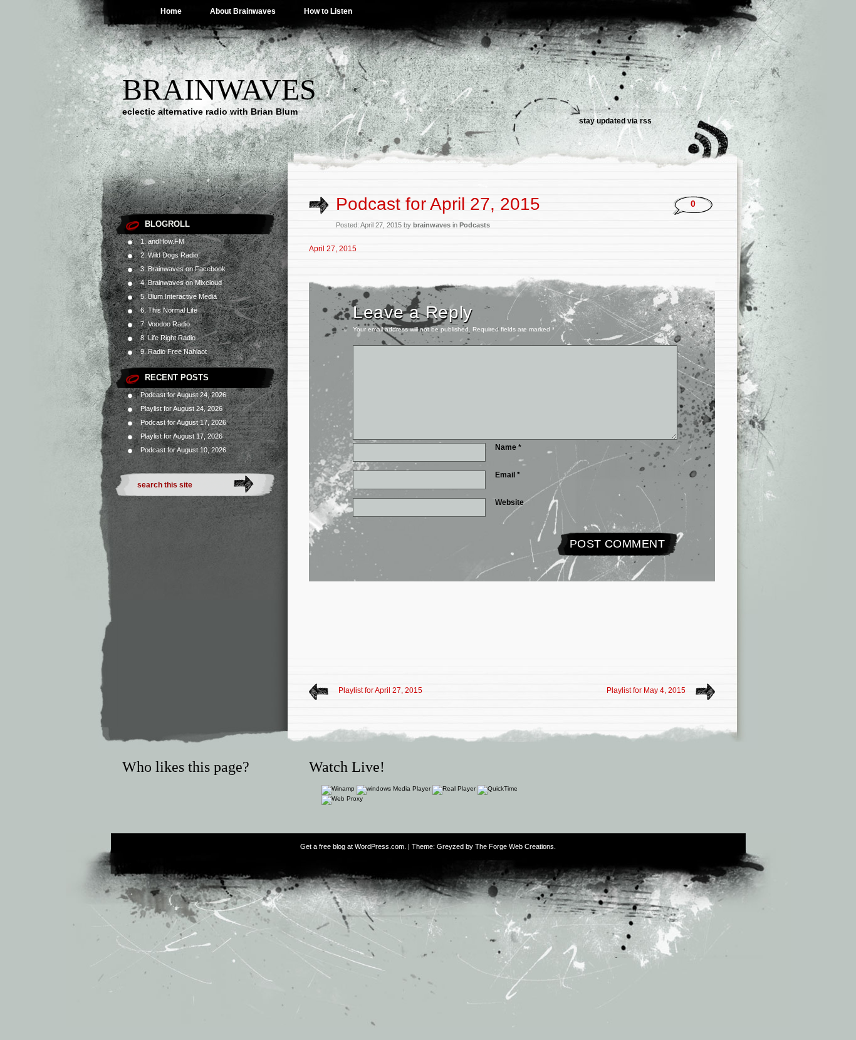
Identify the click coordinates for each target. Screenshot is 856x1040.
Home (171, 11)
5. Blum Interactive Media (178, 296)
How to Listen (328, 11)
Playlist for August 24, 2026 (181, 408)
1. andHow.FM (162, 241)
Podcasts (474, 225)
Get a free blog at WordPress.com (352, 846)
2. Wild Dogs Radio (169, 255)
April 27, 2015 (333, 248)
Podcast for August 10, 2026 (183, 450)
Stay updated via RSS (615, 121)
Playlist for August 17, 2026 (181, 436)
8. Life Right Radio (168, 337)
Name (508, 447)
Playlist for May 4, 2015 (646, 690)
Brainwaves (219, 89)
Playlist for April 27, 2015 (380, 690)
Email (507, 475)
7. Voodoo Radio (165, 324)
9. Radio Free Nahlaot (173, 351)
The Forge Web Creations (514, 846)
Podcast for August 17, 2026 (183, 422)
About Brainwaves (243, 11)
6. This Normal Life (168, 310)
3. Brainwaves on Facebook (183, 269)
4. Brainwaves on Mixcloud (181, 282)
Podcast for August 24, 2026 (183, 394)
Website (509, 502)
